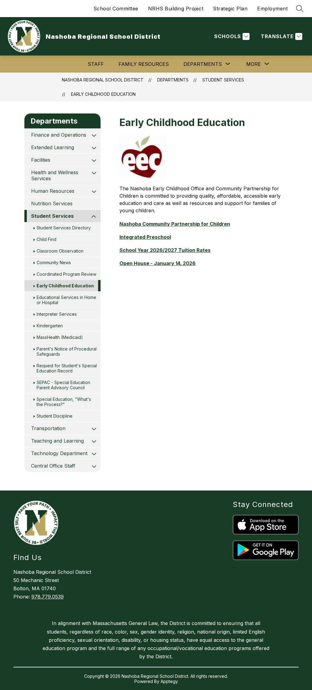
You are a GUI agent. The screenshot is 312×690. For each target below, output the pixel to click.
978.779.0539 (47, 597)
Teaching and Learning (57, 441)
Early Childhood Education (103, 94)
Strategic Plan (230, 8)
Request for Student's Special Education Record (67, 368)
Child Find (46, 239)
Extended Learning (52, 147)
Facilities (40, 160)
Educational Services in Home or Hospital (66, 300)
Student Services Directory (64, 227)
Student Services (223, 79)
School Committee (116, 8)
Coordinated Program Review (66, 274)
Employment (272, 8)
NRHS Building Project (176, 8)
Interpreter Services (57, 314)
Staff (96, 64)
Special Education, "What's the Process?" (64, 402)
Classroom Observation (60, 250)
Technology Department (59, 453)
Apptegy (169, 681)
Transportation (48, 428)
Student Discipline (55, 416)
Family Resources (144, 64)
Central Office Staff (53, 466)
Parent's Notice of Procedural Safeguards (67, 351)
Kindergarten (50, 325)
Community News (54, 262)
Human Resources (52, 191)
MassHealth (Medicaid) (60, 337)
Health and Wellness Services (54, 175)
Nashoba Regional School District (103, 79)
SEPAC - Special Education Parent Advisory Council (63, 385)
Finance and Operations (58, 135)
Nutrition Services (52, 203)
